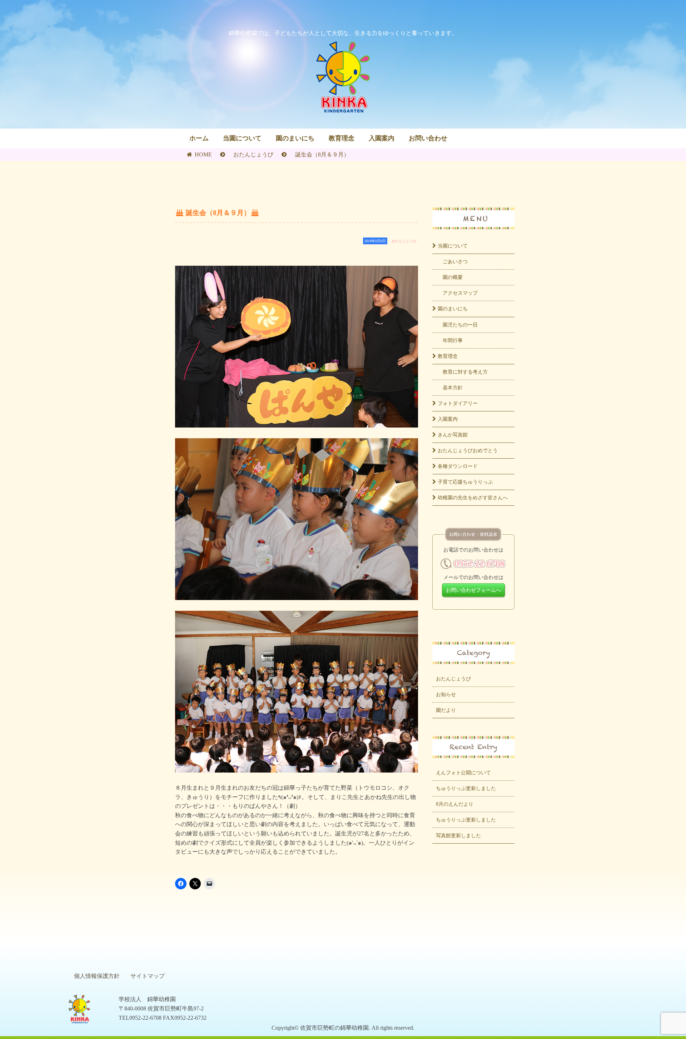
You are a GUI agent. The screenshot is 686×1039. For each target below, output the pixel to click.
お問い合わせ (428, 138)
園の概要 (453, 277)
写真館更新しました (458, 835)
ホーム (199, 138)
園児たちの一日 (460, 325)
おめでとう (468, 450)
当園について (242, 138)
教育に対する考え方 (465, 372)
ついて (453, 246)
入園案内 (381, 138)
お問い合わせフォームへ (473, 590)
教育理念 (341, 138)
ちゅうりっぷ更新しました (466, 788)
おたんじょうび (253, 154)
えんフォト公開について (463, 772)
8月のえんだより (454, 804)
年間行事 (453, 340)
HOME (202, 154)
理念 (448, 356)
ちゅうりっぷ (465, 482)
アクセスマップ (460, 293)
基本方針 (453, 387)
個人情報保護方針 (97, 976)
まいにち (453, 308)
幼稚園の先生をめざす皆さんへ (473, 497)
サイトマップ (147, 976)
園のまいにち (295, 138)
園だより (446, 710)
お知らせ (446, 694)
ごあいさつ (455, 261)
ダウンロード (458, 466)
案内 (448, 419)
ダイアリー (458, 403)
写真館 (453, 435)
